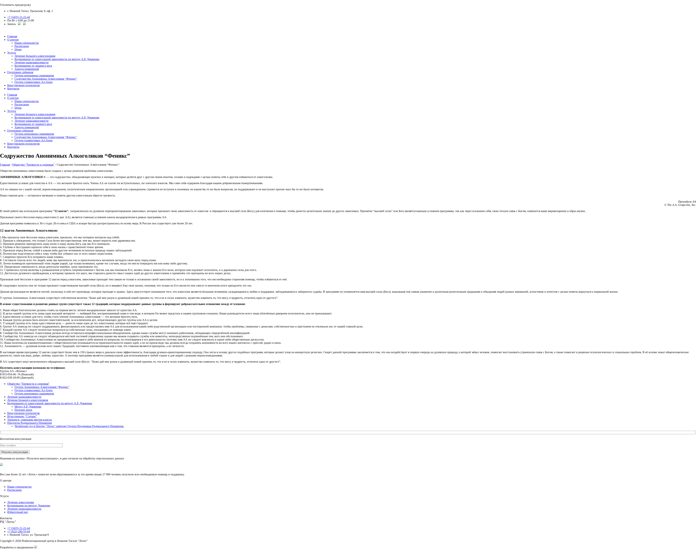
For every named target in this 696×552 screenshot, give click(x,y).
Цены (18, 49)
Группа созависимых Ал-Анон (33, 82)
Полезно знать (23, 409)
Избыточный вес (17, 512)
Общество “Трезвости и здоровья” (28, 383)
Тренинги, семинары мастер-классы (29, 419)
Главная (12, 36)
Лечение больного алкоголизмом (34, 55)
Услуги (11, 52)
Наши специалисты (26, 42)
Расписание (21, 46)
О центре (13, 39)
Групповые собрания (20, 72)
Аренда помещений (26, 68)
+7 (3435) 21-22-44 (18, 17)
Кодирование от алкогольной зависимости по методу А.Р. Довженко (56, 59)
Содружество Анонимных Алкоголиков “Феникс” (45, 78)
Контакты (13, 88)
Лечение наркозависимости (31, 62)
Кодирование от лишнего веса (33, 65)
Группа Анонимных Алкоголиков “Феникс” (41, 387)
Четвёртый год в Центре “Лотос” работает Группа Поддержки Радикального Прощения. (69, 426)
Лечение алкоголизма (20, 502)
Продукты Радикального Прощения (29, 422)
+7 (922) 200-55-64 (18, 531)
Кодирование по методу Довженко (28, 505)
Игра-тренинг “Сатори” (22, 416)
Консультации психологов (23, 85)
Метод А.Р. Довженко (27, 406)
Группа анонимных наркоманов (34, 75)
